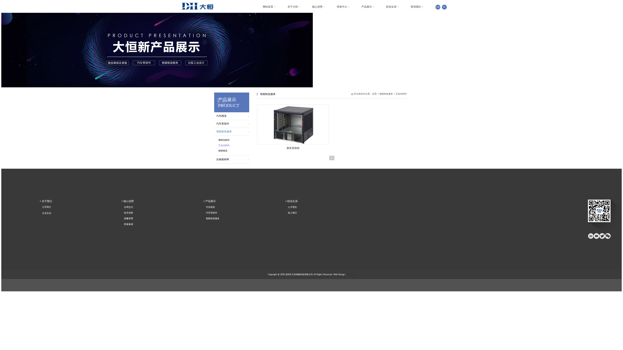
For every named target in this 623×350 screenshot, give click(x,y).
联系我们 (416, 6)
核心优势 (317, 6)
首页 (374, 94)
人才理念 (292, 207)
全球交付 (128, 207)
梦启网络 (351, 274)
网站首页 (268, 6)
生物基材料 (222, 159)
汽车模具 (221, 116)
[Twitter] (602, 236)
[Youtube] (596, 236)
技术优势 (128, 212)
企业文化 (46, 213)
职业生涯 (391, 6)
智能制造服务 (224, 131)
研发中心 (342, 6)
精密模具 (222, 150)
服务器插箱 (293, 148)
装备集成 (128, 224)
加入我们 (292, 212)
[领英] (591, 236)
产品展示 (367, 6)
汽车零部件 (222, 123)
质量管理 (128, 218)
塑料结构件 (224, 140)
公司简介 (46, 207)
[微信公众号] (608, 236)
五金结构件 (224, 145)
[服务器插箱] (293, 124)
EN (437, 7)
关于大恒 (293, 6)
